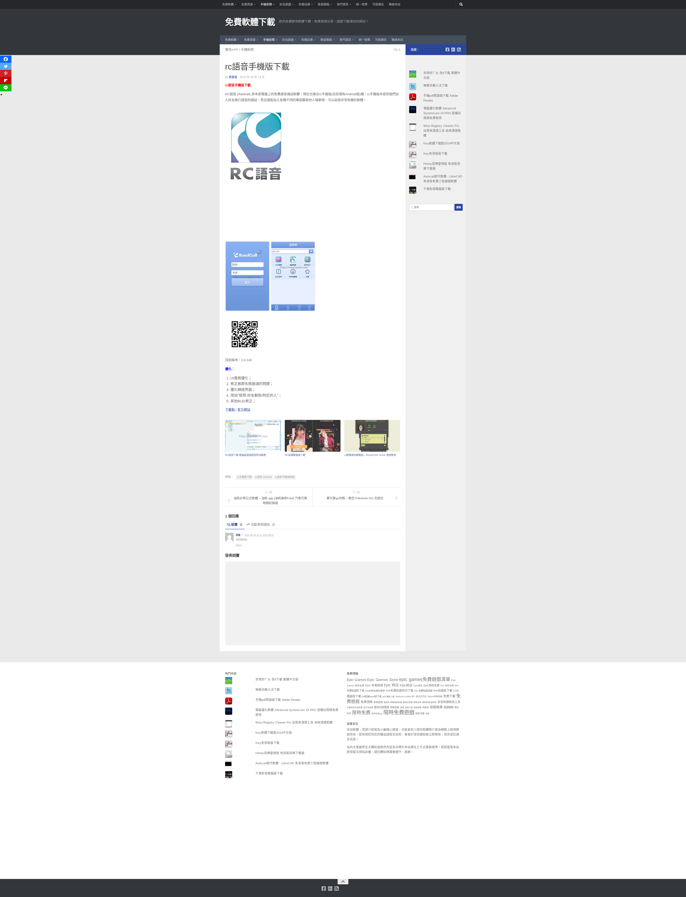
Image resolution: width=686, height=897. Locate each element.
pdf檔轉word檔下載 (372, 696)
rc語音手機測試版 (285, 477)
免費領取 (367, 702)
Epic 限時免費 (447, 685)
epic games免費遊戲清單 (424, 679)
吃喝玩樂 (304, 4)
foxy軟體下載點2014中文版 (441, 143)
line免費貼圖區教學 (375, 691)
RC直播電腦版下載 (295, 455)
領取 (427, 713)
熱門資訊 (342, 4)
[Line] (5, 87)
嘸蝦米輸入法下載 (435, 85)
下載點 (230, 410)
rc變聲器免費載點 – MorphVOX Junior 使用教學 (370, 455)
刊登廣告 (378, 4)
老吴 (238, 535)
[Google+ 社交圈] (453, 49)
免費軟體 (228, 4)
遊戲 (402, 707)
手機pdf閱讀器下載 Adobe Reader (278, 700)
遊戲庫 (425, 707)
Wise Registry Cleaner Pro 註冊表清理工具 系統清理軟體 (442, 130)
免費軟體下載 (250, 22)
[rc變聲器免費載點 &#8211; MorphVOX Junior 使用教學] (372, 436)
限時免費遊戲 (398, 712)
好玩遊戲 (285, 4)
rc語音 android (263, 477)
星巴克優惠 (368, 707)
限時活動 (420, 713)
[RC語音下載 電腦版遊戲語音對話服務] (253, 436)
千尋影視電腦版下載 (437, 189)
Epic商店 (406, 685)
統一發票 (361, 4)
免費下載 (449, 696)
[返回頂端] (343, 881)
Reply (239, 545)
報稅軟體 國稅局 (429, 702)
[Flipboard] (5, 80)
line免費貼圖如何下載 (399, 690)
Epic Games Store (382, 680)
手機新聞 (266, 4)
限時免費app (376, 713)
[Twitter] (5, 66)
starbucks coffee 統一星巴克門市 (411, 696)
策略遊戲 (394, 707)
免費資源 (247, 4)
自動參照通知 (262, 524)
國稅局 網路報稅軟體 (393, 702)
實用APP (231, 49)
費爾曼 (233, 77)
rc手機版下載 (244, 477)
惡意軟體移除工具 (449, 701)
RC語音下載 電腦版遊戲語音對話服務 (245, 455)
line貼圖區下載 (442, 690)
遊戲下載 (409, 707)
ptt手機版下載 (388, 696)
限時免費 (361, 712)
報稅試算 (417, 702)
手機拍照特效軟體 (354, 707)
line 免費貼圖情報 (423, 690)
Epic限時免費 (431, 685)
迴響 (236, 524)
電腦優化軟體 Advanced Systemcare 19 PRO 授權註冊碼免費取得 (442, 113)
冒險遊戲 (378, 702)
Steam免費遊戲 (434, 696)
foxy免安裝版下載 (435, 153)
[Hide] (1, 94)
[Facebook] (5, 59)
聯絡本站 (394, 4)
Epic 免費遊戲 (374, 685)
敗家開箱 (323, 4)
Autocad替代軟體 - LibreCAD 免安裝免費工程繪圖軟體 (292, 763)
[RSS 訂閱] (459, 49)
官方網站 (243, 410)
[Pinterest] (5, 73)
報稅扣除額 (408, 702)
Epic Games (356, 680)
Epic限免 (418, 685)
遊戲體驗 (449, 707)
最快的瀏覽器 (381, 707)
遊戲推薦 (436, 707)
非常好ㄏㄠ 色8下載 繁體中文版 (276, 679)
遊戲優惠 (418, 707)
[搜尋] (461, 4)
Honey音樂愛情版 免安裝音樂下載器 (279, 753)
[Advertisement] (312, 216)
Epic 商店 (391, 685)
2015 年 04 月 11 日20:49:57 (259, 535)
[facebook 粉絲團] (447, 49)
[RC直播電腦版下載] (312, 436)
